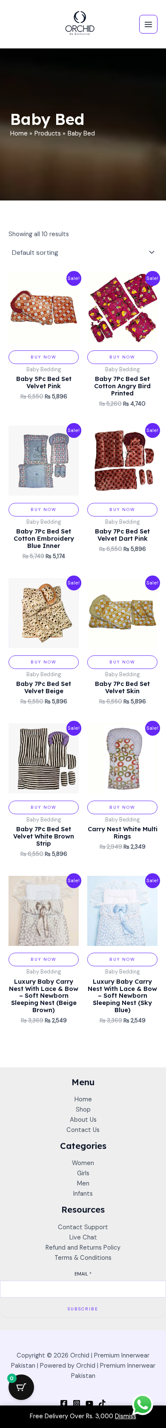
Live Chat (83, 1237)
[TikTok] (102, 1403)
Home (83, 1099)
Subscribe (83, 1309)
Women (83, 1163)
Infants (83, 1194)
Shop (83, 1110)
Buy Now (44, 357)
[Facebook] (64, 1403)
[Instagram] (76, 1403)
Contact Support (83, 1227)
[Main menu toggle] (148, 24)
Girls (83, 1173)
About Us (83, 1120)
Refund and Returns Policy (83, 1248)
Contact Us (83, 1130)
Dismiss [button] (125, 1416)
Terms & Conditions (83, 1258)
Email (83, 1274)
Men (83, 1184)
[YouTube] (89, 1403)
